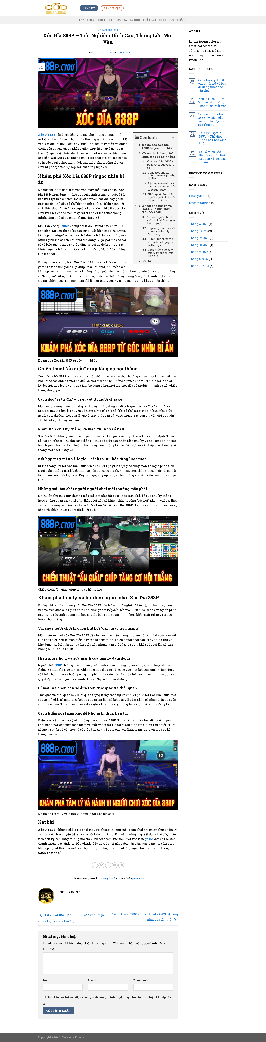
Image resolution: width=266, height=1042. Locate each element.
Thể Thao (149, 19)
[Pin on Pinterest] (115, 865)
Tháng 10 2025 (199, 245)
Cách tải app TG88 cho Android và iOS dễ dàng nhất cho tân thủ (212, 85)
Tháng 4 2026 (198, 224)
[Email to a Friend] (108, 865)
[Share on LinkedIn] (121, 865)
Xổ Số (162, 19)
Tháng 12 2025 (199, 238)
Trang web (140, 980)
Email (93, 980)
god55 (149, 839)
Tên (46, 980)
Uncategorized (108, 30)
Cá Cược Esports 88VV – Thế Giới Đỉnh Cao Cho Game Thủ (212, 138)
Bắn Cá (122, 19)
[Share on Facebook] (95, 865)
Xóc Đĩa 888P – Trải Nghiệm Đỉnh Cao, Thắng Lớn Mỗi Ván (212, 102)
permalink (138, 878)
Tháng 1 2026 (198, 231)
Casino (135, 19)
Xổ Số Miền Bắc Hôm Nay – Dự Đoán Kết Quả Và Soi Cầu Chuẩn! (213, 157)
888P (65, 226)
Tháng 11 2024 (199, 266)
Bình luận (50, 949)
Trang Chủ (87, 19)
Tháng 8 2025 (198, 259)
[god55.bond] (56, 8)
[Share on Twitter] (101, 865)
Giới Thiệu (104, 19)
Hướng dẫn (177, 19)
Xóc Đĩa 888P (47, 134)
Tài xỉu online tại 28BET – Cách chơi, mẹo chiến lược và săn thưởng (211, 119)
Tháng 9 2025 (198, 252)
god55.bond (125, 52)
